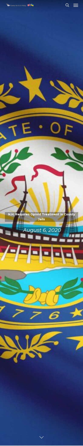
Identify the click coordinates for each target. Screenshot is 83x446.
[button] (75, 5)
